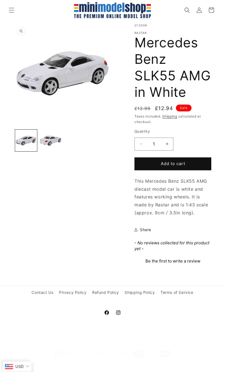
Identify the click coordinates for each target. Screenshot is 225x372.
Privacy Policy (72, 292)
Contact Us (42, 292)
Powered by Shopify (70, 364)
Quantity (142, 131)
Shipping (169, 116)
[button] (11, 10)
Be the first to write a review (172, 261)
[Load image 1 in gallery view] (26, 141)
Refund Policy (105, 292)
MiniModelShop (41, 364)
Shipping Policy (140, 292)
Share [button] (145, 229)
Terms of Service (177, 292)
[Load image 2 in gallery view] (51, 141)
